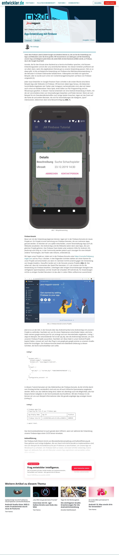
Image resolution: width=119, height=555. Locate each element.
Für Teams (30, 3)
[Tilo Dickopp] (27, 46)
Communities (73, 3)
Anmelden (98, 3)
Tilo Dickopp (34, 47)
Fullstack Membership (46, 3)
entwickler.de (13, 3)
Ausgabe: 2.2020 (89, 40)
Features (61, 3)
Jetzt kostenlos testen (81, 468)
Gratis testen (109, 3)
